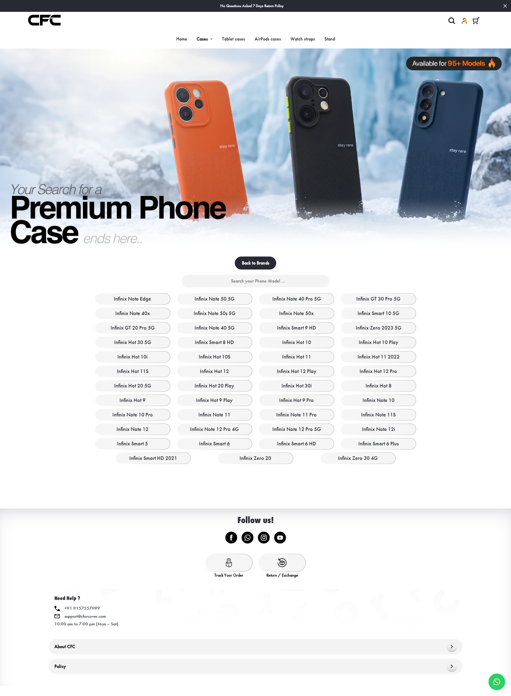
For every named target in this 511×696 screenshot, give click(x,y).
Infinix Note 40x (132, 313)
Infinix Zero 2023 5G (378, 328)
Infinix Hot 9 (132, 400)
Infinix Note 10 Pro (132, 414)
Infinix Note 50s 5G (214, 313)
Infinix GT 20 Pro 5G (133, 328)
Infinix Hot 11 (296, 356)
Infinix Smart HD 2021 (153, 458)
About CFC (64, 646)
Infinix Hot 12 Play (296, 371)
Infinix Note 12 (132, 429)
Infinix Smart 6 (214, 443)
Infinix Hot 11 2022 (379, 356)
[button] (476, 20)
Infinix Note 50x (296, 313)
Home (181, 39)
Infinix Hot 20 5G (132, 385)
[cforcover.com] (44, 21)
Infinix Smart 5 (132, 443)
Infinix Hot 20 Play (214, 385)
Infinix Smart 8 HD (214, 342)
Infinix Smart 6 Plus (378, 443)
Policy (60, 666)
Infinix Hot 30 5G (132, 342)
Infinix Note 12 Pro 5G (296, 429)
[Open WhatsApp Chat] (497, 682)
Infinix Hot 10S (214, 356)
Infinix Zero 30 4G (358, 458)
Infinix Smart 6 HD (296, 443)
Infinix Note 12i (378, 429)
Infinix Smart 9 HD (296, 328)
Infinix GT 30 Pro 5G (378, 299)
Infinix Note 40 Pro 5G (296, 299)
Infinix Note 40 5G (215, 328)
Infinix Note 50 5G (215, 299)
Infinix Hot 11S (132, 371)
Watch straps (302, 39)
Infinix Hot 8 (379, 385)
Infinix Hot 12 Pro (378, 371)
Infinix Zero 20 (255, 458)
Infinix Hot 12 (214, 371)
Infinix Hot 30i (297, 385)
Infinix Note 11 (214, 414)
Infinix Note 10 (378, 400)
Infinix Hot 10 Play (378, 342)
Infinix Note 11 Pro (296, 414)
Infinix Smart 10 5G (378, 313)
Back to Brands (255, 263)
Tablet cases (233, 39)
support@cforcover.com (85, 616)
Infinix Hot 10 (296, 342)
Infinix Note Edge (132, 299)
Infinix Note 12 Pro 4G (214, 429)
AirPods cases (268, 39)
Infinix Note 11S (378, 414)
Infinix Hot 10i (132, 356)
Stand (329, 39)
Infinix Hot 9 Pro (296, 400)
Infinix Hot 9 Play (214, 400)
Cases (202, 39)
